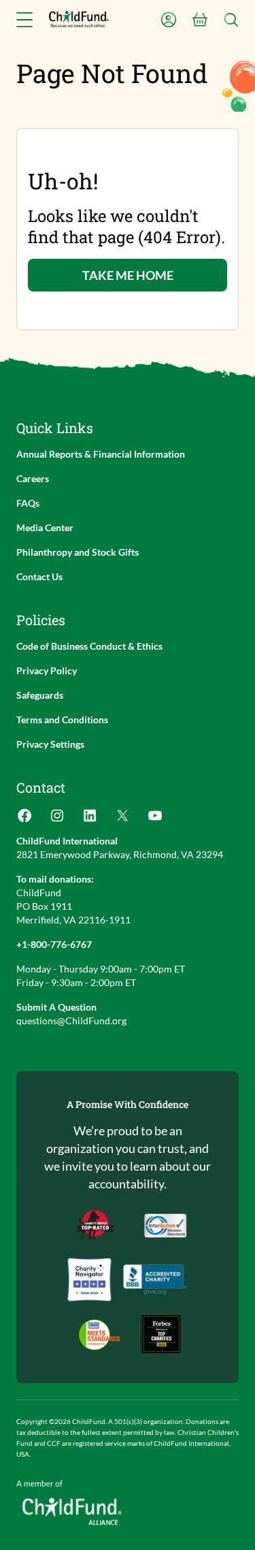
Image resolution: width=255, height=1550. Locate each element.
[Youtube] (155, 819)
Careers (32, 478)
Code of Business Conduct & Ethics (89, 646)
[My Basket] (199, 19)
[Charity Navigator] (155, 1279)
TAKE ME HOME (127, 275)
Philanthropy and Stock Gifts (77, 552)
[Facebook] (24, 819)
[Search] (231, 19)
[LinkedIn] (90, 819)
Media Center (44, 527)
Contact (40, 787)
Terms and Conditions (62, 719)
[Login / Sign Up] (168, 19)
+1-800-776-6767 (54, 944)
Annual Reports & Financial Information (100, 454)
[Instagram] (57, 819)
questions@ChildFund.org (71, 1020)
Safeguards (39, 695)
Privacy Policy (46, 670)
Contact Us (39, 576)
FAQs (27, 503)
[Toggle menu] (24, 19)
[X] (122, 819)
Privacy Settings (50, 744)
